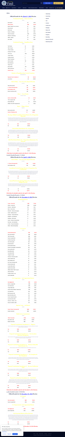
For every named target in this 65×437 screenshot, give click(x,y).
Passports (47, 34)
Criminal (47, 23)
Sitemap (45, 433)
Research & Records (49, 39)
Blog (37, 433)
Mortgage (47, 27)
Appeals (47, 18)
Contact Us (51, 7)
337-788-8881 (59, 8)
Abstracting (48, 13)
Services (24, 7)
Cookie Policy (4, 431)
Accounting (48, 16)
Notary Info (48, 30)
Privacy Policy (41, 433)
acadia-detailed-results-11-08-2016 (15, 392)
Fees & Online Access (32, 7)
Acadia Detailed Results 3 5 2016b (15, 155)
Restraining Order (49, 41)
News (47, 7)
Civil (46, 20)
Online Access (58, 3)
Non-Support (48, 32)
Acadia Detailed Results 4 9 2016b (15, 195)
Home (3, 7)
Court (19, 7)
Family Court (48, 25)
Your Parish (48, 3)
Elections (14, 7)
